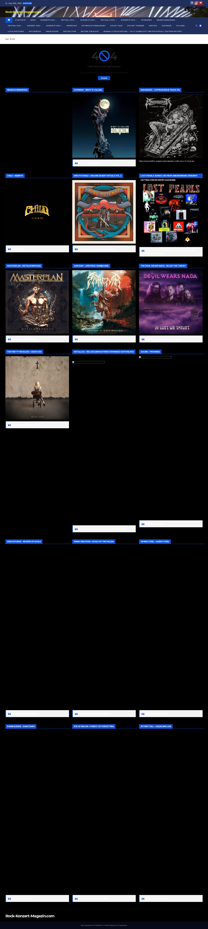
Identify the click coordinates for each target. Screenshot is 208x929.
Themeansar (122, 925)
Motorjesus (35, 31)
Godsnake (166, 26)
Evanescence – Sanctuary (22, 898)
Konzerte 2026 (53, 26)
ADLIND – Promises (153, 524)
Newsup (112, 925)
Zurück (104, 78)
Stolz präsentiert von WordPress (92, 925)
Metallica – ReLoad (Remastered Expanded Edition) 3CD (102, 529)
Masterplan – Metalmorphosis (24, 339)
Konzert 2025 (34, 26)
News (33, 20)
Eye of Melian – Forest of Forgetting (93, 898)
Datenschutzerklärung (93, 26)
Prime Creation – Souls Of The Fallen (93, 714)
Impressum (72, 26)
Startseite (20, 20)
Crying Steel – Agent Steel (156, 714)
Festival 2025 (14, 26)
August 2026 (116, 26)
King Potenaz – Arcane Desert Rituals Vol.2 (96, 249)
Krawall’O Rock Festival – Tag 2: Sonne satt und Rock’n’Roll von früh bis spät (142, 31)
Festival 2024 (68, 20)
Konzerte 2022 (128, 20)
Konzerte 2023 (87, 20)
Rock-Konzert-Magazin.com (23, 12)
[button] (196, 26)
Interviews (146, 20)
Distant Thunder (135, 26)
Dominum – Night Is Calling (89, 163)
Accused (180, 26)
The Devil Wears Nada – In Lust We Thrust (163, 339)
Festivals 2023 (108, 20)
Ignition (153, 26)
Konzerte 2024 (48, 20)
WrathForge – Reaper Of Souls (24, 714)
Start (7, 39)
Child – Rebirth (18, 249)
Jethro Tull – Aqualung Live (156, 898)
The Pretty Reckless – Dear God (25, 425)
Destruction (69, 31)
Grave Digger (52, 31)
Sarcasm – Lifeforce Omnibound (92, 339)
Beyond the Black (90, 31)
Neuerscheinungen (166, 20)
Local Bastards (16, 31)
